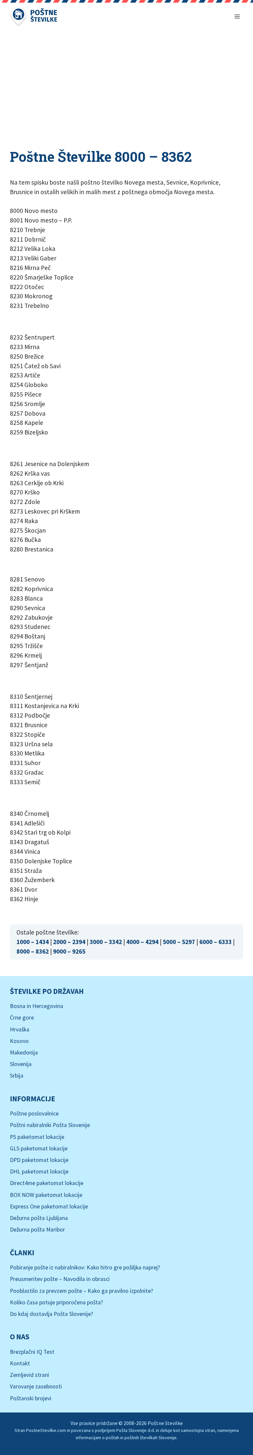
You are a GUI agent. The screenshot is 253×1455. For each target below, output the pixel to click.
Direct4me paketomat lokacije (46, 1183)
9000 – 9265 (69, 951)
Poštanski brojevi (30, 1398)
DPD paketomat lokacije (39, 1160)
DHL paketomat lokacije (39, 1171)
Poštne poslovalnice (34, 1113)
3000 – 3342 (106, 942)
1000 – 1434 (32, 942)
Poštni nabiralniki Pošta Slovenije (50, 1125)
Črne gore (22, 1017)
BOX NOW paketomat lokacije (46, 1195)
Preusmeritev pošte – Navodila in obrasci (60, 1279)
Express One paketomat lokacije (49, 1206)
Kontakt (20, 1363)
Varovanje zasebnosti (36, 1386)
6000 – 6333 (215, 942)
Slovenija (21, 1064)
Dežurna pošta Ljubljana (39, 1218)
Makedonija (24, 1052)
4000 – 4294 (142, 942)
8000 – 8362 (32, 951)
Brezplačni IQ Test (32, 1351)
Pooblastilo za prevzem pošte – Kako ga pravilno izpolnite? (81, 1290)
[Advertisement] (126, 82)
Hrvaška (19, 1029)
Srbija (16, 1075)
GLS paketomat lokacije (39, 1148)
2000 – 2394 (69, 942)
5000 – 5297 (179, 942)
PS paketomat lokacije (37, 1137)
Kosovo (19, 1041)
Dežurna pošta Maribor (37, 1229)
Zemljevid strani (29, 1375)
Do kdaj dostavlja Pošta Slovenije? (51, 1314)
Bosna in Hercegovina (36, 1006)
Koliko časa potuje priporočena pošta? (56, 1302)
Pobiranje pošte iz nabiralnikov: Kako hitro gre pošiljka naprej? (85, 1267)
